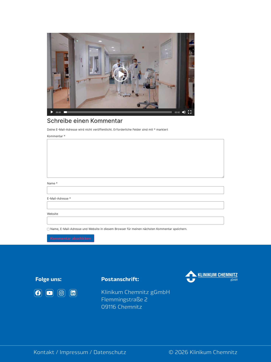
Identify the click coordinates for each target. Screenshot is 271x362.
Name (52, 183)
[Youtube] (49, 293)
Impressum (74, 352)
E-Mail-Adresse (59, 198)
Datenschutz (109, 352)
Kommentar (56, 136)
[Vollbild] (190, 112)
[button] (120, 74)
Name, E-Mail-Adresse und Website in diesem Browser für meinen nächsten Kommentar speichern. (118, 228)
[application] (120, 74)
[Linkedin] (73, 293)
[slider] (118, 112)
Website (52, 213)
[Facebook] (38, 293)
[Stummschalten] (184, 112)
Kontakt (44, 352)
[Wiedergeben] (52, 112)
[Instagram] (61, 293)
